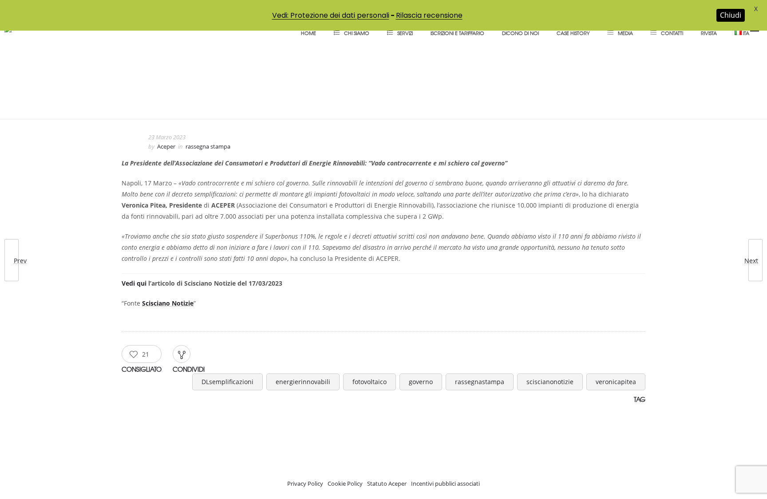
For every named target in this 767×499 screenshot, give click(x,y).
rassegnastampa (479, 381)
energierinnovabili (303, 381)
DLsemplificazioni (227, 381)
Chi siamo (356, 32)
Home (308, 32)
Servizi (405, 32)
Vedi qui (134, 283)
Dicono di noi (520, 32)
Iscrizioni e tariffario (457, 32)
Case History (573, 32)
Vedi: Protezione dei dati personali (330, 15)
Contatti (672, 32)
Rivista (709, 32)
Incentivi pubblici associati (445, 483)
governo (421, 381)
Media (625, 32)
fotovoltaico (369, 381)
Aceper (166, 146)
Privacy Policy (305, 483)
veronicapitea (616, 381)
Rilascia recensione (429, 15)
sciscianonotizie (549, 381)
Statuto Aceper (387, 483)
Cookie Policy (345, 483)
